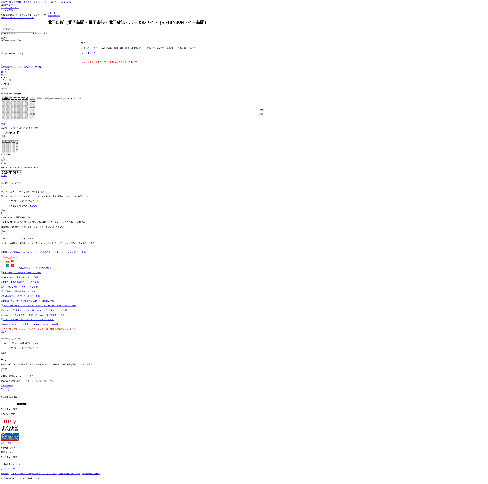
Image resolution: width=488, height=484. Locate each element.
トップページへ (8, 391)
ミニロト (5, 69)
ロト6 (3, 72)
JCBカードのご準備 (30, 282)
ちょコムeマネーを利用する (41, 320)
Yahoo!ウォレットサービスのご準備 (35, 268)
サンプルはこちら (89, 53)
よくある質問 (7, 10)
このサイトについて (10, 7)
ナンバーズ (6, 80)
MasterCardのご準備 (29, 277)
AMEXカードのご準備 (27, 287)
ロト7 (3, 75)
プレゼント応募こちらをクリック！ (17, 18)
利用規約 (5, 474)
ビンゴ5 (4, 77)
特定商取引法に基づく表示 (44, 474)
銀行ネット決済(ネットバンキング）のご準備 (65, 252)
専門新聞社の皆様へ (91, 474)
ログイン (52, 13)
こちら (35, 201)
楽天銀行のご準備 (27, 291)
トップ (3, 29)
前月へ (4, 124)
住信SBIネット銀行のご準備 (41, 301)
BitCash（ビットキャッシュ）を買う (52, 310)
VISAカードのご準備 (31, 273)
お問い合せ (11, 29)
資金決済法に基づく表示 (69, 474)
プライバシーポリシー (21, 474)
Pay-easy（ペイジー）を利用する (47, 324)
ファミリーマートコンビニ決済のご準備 (58, 305)
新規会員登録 (54, 15)
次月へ (4, 136)
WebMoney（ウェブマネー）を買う (51, 315)
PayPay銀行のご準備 (30, 296)
